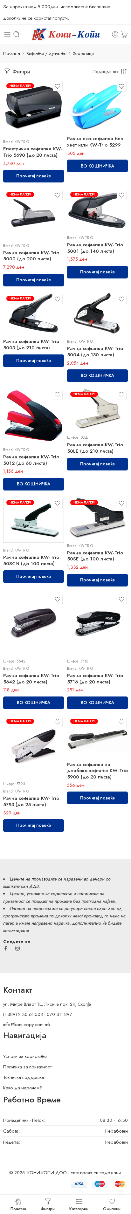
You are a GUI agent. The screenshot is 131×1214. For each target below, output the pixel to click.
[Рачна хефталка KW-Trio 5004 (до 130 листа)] (97, 313)
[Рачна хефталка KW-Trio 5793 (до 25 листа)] (33, 746)
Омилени (112, 1208)
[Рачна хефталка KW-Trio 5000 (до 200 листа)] (33, 213)
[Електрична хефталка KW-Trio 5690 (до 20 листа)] (33, 107)
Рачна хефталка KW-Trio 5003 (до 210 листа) (31, 344)
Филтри (20, 71)
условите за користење (49, 893)
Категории (78, 1208)
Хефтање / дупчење (46, 53)
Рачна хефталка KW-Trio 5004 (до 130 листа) (95, 351)
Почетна (11, 53)
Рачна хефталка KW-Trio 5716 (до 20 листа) (95, 678)
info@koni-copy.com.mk (26, 1024)
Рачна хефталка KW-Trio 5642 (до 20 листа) (31, 678)
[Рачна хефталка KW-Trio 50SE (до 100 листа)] (97, 517)
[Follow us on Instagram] (17, 948)
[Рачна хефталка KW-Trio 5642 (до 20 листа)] (33, 623)
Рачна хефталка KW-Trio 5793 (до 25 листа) (31, 801)
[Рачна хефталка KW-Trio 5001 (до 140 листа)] (97, 209)
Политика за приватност (27, 1066)
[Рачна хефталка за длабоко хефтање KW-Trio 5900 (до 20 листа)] (97, 736)
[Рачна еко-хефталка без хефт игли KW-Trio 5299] (97, 105)
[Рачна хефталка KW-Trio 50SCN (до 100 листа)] (33, 520)
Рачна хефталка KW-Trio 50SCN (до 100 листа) (31, 560)
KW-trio (22, 141)
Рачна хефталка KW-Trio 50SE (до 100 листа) (95, 556)
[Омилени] (57, 86)
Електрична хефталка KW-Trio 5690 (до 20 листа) (33, 152)
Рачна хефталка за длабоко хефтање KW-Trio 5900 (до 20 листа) (97, 771)
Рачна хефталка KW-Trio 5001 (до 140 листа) (95, 248)
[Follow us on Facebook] (5, 948)
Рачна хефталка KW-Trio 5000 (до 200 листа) (31, 256)
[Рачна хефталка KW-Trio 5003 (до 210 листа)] (33, 313)
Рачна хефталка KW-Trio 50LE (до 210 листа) (95, 448)
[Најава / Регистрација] (115, 34)
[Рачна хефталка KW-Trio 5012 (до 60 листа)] (33, 415)
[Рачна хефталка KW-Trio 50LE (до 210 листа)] (97, 409)
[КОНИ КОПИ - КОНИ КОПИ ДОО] (65, 34)
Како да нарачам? (22, 1087)
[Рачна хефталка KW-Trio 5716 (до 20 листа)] (97, 623)
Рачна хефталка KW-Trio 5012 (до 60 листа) (31, 460)
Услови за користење (25, 1056)
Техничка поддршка (23, 1077)
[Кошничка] (124, 34)
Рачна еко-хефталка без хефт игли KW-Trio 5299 (95, 141)
